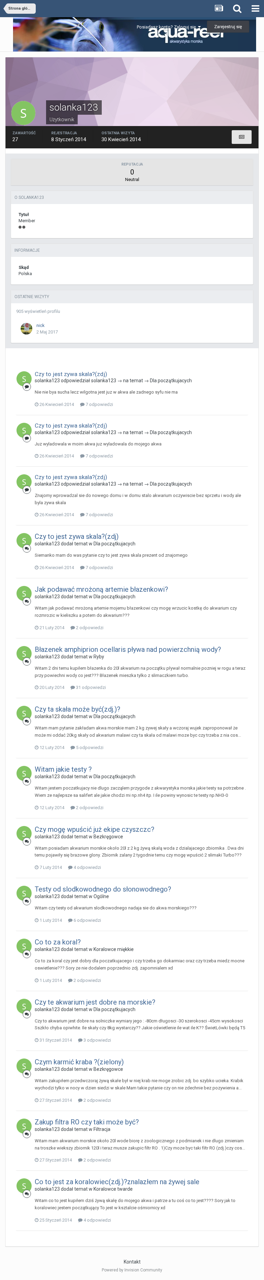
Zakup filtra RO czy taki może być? (87, 1122)
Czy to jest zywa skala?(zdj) (71, 374)
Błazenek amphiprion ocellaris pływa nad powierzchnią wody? (128, 649)
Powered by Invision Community (132, 1270)
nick (40, 325)
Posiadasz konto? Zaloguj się (167, 27)
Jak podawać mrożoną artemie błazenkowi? (101, 589)
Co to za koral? (58, 942)
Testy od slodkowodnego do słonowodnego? (103, 889)
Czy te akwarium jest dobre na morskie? (95, 1002)
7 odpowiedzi (99, 404)
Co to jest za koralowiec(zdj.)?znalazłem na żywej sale (117, 1182)
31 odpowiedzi (90, 687)
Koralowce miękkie (114, 949)
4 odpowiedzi (87, 867)
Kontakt (132, 1262)
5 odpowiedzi (89, 747)
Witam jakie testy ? (63, 769)
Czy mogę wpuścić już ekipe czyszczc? (94, 829)
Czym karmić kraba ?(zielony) (79, 1062)
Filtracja (102, 1129)
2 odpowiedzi (89, 627)
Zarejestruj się (228, 26)
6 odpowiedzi (87, 920)
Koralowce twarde (113, 1189)
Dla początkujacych (171, 380)
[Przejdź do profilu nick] (26, 329)
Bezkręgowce (108, 836)
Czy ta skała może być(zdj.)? (77, 709)
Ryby (99, 656)
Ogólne (101, 896)
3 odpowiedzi (96, 1040)
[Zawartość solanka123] (242, 137)
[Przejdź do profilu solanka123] (24, 378)
